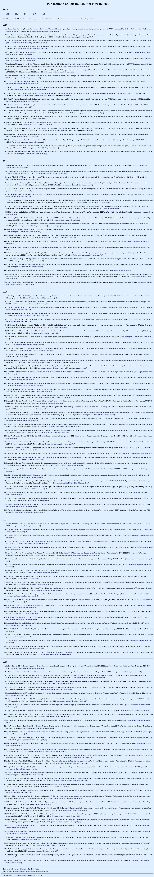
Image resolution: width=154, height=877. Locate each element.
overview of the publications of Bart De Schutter (24, 869)
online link (10, 857)
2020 (8, 14)
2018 (25, 14)
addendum (32, 607)
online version (26, 95)
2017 (34, 14)
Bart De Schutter (23, 875)
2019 (16, 14)
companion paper (74, 362)
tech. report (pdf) (55, 31)
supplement (43, 43)
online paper (33, 31)
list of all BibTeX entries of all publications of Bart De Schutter (28, 871)
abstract (41, 31)
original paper (30, 60)
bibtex (47, 31)
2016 (43, 14)
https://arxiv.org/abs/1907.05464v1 (66, 483)
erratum (31, 284)
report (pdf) (14, 60)
